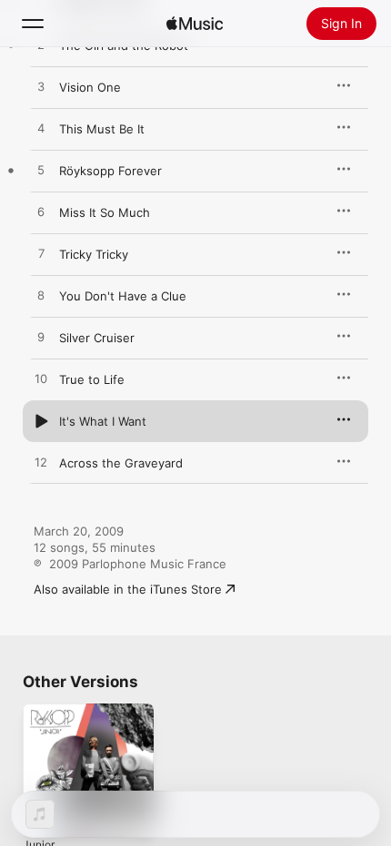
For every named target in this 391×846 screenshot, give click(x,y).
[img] (194, 23)
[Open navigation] (33, 24)
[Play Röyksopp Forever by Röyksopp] (41, 170)
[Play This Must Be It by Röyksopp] (41, 129)
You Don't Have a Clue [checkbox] (122, 296)
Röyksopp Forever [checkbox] (110, 170)
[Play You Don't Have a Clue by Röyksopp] (41, 296)
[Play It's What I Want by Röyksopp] (41, 421)
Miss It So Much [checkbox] (104, 212)
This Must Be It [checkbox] (102, 129)
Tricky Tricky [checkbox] (93, 254)
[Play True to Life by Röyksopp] (41, 379)
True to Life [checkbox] (92, 379)
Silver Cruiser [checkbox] (97, 337)
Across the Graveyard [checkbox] (121, 463)
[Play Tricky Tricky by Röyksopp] (41, 254)
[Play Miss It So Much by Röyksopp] (41, 212)
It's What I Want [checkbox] (102, 421)
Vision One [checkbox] (90, 87)
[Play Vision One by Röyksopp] (41, 87)
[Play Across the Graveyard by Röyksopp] (41, 463)
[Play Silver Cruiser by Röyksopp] (41, 338)
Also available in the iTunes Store (128, 589)
